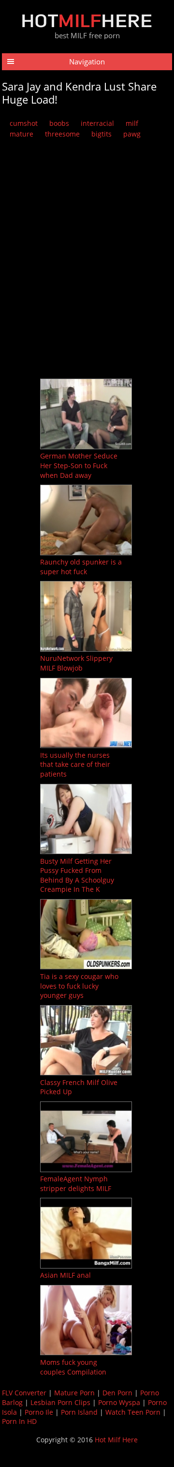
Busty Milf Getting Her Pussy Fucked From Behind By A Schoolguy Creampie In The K (77, 875)
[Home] (87, 25)
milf (132, 123)
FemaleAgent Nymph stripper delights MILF (75, 1183)
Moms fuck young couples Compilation (73, 1367)
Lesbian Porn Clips (60, 1402)
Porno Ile (39, 1412)
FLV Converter (24, 1392)
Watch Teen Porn (132, 1412)
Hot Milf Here (116, 1439)
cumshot (24, 123)
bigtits (101, 133)
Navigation (87, 61)
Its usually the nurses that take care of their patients (75, 764)
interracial (97, 123)
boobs (59, 123)
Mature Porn (74, 1392)
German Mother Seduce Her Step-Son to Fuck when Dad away (78, 465)
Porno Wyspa (119, 1402)
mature (21, 133)
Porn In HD (19, 1421)
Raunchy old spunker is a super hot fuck (81, 566)
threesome (62, 133)
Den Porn (117, 1392)
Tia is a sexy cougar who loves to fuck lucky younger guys (79, 986)
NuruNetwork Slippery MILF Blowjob (76, 663)
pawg (132, 133)
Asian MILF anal (65, 1275)
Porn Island (79, 1412)
